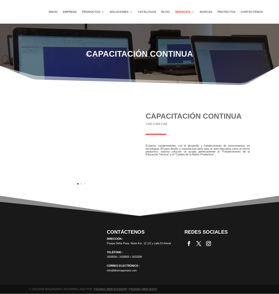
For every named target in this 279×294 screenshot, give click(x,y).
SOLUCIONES (119, 11)
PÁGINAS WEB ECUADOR (110, 289)
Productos (91, 11)
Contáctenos (252, 11)
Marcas (206, 11)
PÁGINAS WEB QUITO (143, 289)
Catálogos (147, 11)
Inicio (53, 11)
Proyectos (226, 11)
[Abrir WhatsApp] (10, 283)
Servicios (182, 11)
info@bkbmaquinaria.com (122, 270)
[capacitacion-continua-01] (81, 189)
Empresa (70, 11)
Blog (165, 11)
